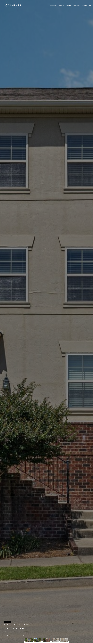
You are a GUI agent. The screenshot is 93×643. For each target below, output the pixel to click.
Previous (5, 321)
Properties (61, 5)
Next (87, 321)
